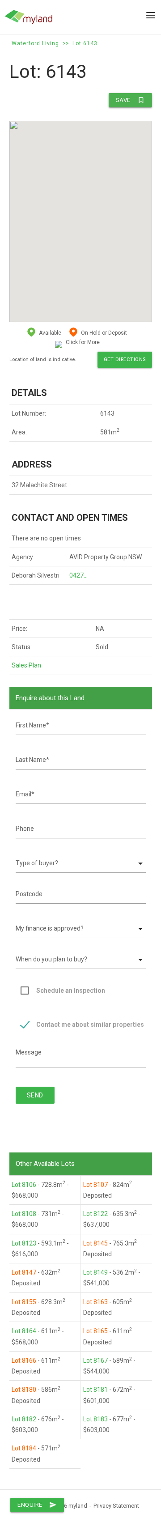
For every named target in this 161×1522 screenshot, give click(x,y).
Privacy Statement (116, 1505)
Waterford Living (35, 43)
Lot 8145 (95, 1243)
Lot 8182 (24, 1419)
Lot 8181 (95, 1389)
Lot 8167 (95, 1360)
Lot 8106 (24, 1184)
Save (130, 100)
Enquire (37, 1505)
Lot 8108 (24, 1213)
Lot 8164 (24, 1331)
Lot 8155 (24, 1301)
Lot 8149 (95, 1272)
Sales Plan (26, 665)
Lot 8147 (24, 1272)
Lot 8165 (95, 1331)
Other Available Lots (45, 1164)
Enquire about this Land (50, 698)
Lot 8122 (95, 1213)
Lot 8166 (24, 1360)
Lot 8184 (24, 1448)
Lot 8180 (24, 1389)
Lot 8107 (95, 1184)
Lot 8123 (24, 1243)
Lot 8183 (95, 1419)
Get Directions (125, 359)
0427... (78, 575)
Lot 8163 (95, 1301)
